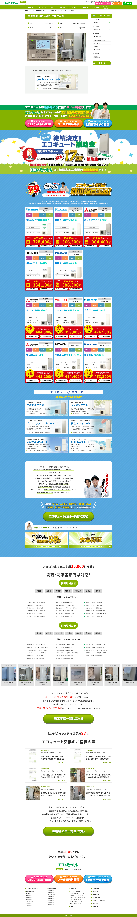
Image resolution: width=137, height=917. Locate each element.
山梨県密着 (51, 905)
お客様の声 (85, 7)
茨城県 (88, 633)
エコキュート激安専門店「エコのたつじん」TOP (35, 10)
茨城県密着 (51, 900)
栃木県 (78, 633)
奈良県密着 (29, 899)
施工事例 (74, 7)
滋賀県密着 (29, 903)
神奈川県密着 (51, 895)
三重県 (97, 591)
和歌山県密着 (29, 901)
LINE (129, 3)
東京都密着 (51, 890)
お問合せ (95, 906)
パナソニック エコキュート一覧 (77, 897)
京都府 (58, 591)
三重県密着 (29, 905)
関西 (21, 4)
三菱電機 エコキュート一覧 (77, 893)
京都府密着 (29, 897)
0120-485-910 (104, 3)
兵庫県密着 (29, 895)
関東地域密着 (68, 625)
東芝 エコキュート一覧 (75, 903)
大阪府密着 (29, 893)
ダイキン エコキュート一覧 (76, 895)
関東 (23, 4)
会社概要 (30, 7)
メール (118, 3)
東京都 (39, 633)
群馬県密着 (51, 903)
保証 (52, 7)
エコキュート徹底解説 (106, 7)
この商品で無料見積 (46, 245)
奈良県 (67, 591)
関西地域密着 (68, 583)
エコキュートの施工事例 (52, 10)
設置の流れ (63, 7)
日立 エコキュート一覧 (75, 899)
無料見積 (95, 903)
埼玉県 (48, 633)
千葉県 (69, 633)
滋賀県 (88, 591)
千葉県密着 (51, 897)
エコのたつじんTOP (32, 889)
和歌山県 (78, 591)
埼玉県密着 (51, 893)
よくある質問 (95, 7)
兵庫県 (48, 591)
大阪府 (39, 591)
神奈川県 (59, 633)
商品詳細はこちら (32, 245)
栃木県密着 (51, 898)
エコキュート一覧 (41, 7)
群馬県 (97, 633)
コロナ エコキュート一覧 (76, 901)
